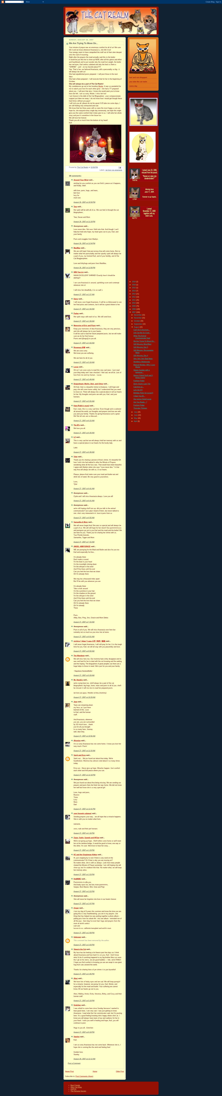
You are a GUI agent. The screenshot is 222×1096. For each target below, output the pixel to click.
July (136, 412)
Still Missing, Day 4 (140, 356)
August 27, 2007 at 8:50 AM (84, 651)
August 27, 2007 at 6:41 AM (84, 489)
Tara (75, 207)
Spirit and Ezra (80, 755)
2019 (134, 282)
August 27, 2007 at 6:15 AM (84, 421)
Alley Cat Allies (76, 1087)
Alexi (76, 978)
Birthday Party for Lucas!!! (143, 393)
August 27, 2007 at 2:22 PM (84, 891)
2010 (134, 303)
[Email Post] (119, 167)
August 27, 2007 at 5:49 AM (84, 379)
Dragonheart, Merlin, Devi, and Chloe (88, 384)
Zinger (76, 908)
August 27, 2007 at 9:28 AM (84, 675)
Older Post (120, 1071)
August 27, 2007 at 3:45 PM (84, 974)
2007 (134, 312)
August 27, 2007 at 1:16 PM (84, 833)
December (138, 315)
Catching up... (138, 387)
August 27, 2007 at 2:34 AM (84, 309)
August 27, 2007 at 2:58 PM (84, 933)
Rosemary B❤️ (79, 347)
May (136, 418)
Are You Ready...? (140, 402)
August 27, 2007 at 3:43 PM (84, 945)
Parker (76, 313)
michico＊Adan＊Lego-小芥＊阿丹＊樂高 (89, 641)
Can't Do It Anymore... (141, 330)
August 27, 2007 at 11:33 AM (84, 751)
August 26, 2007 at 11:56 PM (84, 268)
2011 (134, 300)
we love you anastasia (113, 170)
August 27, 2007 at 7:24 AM (84, 622)
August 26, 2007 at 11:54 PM (84, 243)
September (138, 324)
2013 (134, 294)
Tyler (75, 457)
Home (95, 1071)
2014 (134, 291)
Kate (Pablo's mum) (81, 406)
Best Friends (75, 1085)
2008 (134, 309)
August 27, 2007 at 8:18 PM (84, 1032)
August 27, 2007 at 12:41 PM (84, 809)
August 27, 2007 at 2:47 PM (84, 904)
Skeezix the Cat (80, 949)
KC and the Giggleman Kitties (85, 855)
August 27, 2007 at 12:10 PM (84, 775)
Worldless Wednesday (141, 362)
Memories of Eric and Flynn (85, 326)
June (136, 415)
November (138, 318)
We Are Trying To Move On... (144, 341)
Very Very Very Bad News (143, 359)
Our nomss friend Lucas (142, 399)
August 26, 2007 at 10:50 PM (84, 202)
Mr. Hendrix (78, 680)
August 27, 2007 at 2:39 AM (84, 321)
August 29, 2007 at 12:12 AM (84, 1059)
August (137, 327)
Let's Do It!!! (138, 390)
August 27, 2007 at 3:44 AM (84, 343)
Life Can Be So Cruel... (142, 333)
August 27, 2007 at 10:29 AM (84, 697)
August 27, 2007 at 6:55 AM (84, 518)
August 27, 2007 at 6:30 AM (84, 433)
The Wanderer (79, 656)
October (137, 321)
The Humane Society (78, 1091)
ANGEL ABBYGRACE (82, 546)
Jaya (75, 702)
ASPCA (73, 1089)
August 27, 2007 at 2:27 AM (84, 294)
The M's (77, 425)
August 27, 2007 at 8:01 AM (84, 637)
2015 (134, 288)
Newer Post (69, 1071)
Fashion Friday (139, 381)
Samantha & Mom (81, 522)
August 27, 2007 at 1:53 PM (84, 874)
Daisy (76, 299)
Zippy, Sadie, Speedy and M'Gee (86, 838)
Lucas (76, 367)
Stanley (77, 1037)
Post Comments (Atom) (84, 1076)
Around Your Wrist (81, 180)
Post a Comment (74, 1063)
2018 (134, 285)
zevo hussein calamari (82, 813)
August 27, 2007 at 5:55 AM (84, 401)
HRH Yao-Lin (79, 272)
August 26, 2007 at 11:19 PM (84, 222)
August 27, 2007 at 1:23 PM (84, 850)
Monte (100, 86)
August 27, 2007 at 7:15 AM (84, 542)
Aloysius (77, 741)
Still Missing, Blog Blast (142, 344)
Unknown (77, 937)
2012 (134, 297)
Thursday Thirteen (140, 408)
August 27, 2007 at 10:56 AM (84, 736)
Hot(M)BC (77, 879)
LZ (75, 437)
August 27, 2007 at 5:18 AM (84, 362)
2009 (134, 306)
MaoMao (77, 248)
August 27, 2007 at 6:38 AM (84, 452)
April (136, 421)
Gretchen (77, 1005)
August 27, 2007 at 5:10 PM (84, 1001)
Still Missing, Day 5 (140, 347)
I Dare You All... (139, 396)
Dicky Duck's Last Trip (141, 384)
